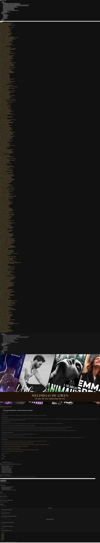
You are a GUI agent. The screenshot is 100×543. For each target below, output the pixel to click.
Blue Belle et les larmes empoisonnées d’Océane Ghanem (9, 323)
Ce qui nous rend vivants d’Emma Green (6, 41)
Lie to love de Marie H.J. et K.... (4, 161)
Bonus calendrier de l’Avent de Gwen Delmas (7, 68)
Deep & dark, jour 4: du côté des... (5, 293)
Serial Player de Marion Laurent (5, 140)
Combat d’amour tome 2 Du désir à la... (6, 305)
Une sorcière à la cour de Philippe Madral (6, 234)
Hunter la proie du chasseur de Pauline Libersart (7, 132)
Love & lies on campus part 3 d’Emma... (6, 216)
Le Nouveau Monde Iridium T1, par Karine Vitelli (7, 222)
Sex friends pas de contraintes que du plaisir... (7, 269)
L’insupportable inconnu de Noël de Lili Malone (7, 179)
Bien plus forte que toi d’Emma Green (6, 180)
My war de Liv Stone (3, 187)
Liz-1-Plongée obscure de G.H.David (5, 231)
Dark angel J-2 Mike (3, 84)
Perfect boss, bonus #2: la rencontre (9, 9)
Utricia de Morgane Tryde (4, 270)
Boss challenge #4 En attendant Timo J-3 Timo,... (7, 240)
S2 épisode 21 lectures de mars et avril (7, 466)
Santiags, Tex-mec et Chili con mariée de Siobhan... (8, 62)
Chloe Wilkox (5, 347)
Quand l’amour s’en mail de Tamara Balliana (7, 308)
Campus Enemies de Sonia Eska (5, 93)
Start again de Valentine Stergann (5, 267)
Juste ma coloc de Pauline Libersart (5, 113)
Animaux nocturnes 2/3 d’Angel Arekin (6, 60)
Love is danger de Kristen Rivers (5, 80)
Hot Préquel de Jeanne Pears (4, 121)
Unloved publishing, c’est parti (4, 52)
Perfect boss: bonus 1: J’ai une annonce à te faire (10, 10)
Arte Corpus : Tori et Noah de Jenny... (5, 243)
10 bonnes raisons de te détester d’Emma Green (7, 304)
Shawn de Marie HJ (3, 147)
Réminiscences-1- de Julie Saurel (5, 91)
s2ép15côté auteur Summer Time (6, 471)
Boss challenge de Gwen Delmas (5, 244)
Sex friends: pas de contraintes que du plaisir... (7, 282)
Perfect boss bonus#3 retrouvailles (8, 8)
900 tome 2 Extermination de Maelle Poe (6, 170)
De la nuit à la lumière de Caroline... (5, 202)
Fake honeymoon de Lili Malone (5, 34)
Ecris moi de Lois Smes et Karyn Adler (6, 82)
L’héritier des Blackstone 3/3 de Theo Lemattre (7, 81)
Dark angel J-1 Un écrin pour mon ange (6, 83)
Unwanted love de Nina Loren (4, 167)
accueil (4, 408)
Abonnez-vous (3, 480)
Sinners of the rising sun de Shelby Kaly (6, 40)
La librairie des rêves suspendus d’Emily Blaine (7, 302)
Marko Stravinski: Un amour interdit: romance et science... (9, 253)
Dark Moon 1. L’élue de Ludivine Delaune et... (7, 72)
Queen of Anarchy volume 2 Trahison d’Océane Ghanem (9, 86)
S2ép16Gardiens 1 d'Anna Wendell (7, 470)
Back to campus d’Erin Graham (5, 139)
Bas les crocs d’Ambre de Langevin (5, 157)
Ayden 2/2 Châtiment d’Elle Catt (5, 97)
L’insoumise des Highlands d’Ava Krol (6, 117)
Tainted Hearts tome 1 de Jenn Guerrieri (6, 185)
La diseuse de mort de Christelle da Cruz (6, 56)
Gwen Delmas (4, 2)
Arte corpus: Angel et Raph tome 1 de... (6, 181)
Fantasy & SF (4, 350)
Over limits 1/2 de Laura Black (4, 76)
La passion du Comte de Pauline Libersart (6, 152)
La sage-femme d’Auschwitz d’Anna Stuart (6, 22)
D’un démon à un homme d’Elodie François (7, 151)
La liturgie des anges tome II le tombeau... (6, 330)
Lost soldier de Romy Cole (4, 206)
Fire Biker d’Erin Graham (4, 168)
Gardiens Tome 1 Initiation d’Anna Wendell (6, 36)
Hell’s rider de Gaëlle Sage (4, 73)
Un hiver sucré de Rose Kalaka (5, 155)
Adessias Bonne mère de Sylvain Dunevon (6, 58)
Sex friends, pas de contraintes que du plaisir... (7, 263)
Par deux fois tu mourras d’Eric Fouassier (6, 324)
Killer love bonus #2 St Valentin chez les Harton (10, 7)
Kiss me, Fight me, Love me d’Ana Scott (6, 138)
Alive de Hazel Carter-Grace (4, 213)
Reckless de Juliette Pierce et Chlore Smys (6, 44)
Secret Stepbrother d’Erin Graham (5, 184)
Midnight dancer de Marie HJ (4, 94)
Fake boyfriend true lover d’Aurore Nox (6, 134)
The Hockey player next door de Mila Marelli (7, 55)
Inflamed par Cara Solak (4, 264)
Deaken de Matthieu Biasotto (4, 211)
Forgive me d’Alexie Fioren (4, 332)
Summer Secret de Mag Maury (5, 221)
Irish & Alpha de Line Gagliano (4, 126)
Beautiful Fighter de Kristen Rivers (5, 297)
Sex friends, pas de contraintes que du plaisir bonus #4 (11, 3)
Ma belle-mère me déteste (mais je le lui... (6, 314)
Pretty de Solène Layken (4, 148)
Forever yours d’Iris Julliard (4, 199)
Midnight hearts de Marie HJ (4, 89)
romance (3, 13)
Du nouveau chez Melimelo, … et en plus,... (6, 229)
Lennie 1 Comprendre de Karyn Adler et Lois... (7, 156)
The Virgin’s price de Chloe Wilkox (5, 279)
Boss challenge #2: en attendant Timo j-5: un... (7, 242)
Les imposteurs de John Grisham (5, 320)
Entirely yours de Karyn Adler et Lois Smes (6, 64)
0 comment (6, 461)
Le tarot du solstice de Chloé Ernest (5, 43)
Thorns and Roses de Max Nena (5, 59)
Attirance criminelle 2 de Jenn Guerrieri (6, 292)
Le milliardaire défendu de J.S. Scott (5, 326)
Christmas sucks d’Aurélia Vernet (5, 286)
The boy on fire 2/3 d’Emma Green (5, 110)
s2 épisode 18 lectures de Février (6, 468)
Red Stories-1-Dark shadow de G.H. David (6, 102)
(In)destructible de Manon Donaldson (6, 61)
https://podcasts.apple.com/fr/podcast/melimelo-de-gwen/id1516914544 (16, 446)
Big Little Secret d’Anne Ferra (4, 204)
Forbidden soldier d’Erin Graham (5, 45)
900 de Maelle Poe (3, 171)
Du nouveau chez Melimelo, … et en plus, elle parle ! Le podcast (18, 410)
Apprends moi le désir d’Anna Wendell (6, 331)
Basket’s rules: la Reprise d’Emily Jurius (6, 191)
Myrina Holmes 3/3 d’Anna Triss (5, 47)
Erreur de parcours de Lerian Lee (5, 237)
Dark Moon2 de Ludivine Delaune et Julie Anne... (7, 53)
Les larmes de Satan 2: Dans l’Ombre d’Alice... (7, 214)
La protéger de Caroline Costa (5, 290)
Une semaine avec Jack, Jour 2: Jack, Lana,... (7, 295)
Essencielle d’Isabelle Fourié (4, 54)
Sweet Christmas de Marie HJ (4, 66)
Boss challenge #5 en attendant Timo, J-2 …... (7, 239)
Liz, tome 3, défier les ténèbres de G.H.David (7, 186)
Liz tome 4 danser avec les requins (5, 182)
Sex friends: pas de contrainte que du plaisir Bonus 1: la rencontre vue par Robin (15, 5)
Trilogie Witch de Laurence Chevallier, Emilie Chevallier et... (9, 37)
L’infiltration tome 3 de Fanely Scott (5, 217)
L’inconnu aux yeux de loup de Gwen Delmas (7, 212)
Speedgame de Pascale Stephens (5, 317)
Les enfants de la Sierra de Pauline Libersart (7, 235)
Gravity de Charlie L (3, 164)
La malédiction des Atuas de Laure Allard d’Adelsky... (8, 196)
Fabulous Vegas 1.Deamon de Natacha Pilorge (7, 291)
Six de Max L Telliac (3, 46)
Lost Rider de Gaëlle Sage (4, 299)
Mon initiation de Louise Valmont (5, 318)
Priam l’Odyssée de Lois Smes (5, 77)
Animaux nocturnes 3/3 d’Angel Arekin (6, 51)
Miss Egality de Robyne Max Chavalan (6, 230)
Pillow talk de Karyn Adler (4, 26)
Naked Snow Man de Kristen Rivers (5, 107)
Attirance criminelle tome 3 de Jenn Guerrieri (7, 251)
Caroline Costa (5, 16)
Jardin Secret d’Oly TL (3, 101)
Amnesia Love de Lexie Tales (4, 144)
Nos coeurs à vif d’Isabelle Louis (5, 195)
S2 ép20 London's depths (5, 467)
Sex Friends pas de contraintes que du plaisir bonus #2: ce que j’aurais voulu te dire (16, 336)
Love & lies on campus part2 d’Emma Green (7, 227)
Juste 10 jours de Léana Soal (4, 197)
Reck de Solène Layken (3, 142)
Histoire (3, 20)
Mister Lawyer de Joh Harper (4, 321)
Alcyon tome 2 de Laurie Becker (5, 272)
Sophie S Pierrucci (6, 346)
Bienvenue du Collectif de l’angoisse (5, 70)
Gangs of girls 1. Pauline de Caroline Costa (6, 174)
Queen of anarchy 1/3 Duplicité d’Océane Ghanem (8, 99)
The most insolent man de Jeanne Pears (6, 172)
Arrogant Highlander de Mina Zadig (5, 153)
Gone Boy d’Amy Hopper (4, 173)
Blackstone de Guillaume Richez (5, 109)
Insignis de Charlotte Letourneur (7, 530)
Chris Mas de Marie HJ (3, 104)
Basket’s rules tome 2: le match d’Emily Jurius (7, 188)
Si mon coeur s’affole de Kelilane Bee (6, 131)
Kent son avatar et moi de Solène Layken (6, 136)
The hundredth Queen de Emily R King (6, 223)
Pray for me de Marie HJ (4, 103)
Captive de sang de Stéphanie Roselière (6, 122)
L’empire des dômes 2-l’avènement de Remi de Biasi (8, 261)
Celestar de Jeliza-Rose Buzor (4, 281)
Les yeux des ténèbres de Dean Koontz (6, 247)
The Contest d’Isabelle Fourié (4, 30)
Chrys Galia (5, 17)
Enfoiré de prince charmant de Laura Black (6, 149)
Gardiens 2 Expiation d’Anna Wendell (6, 33)
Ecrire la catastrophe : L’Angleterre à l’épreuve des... (8, 256)
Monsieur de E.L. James (3, 288)
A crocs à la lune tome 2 (4, 118)
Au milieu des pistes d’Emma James (5, 176)
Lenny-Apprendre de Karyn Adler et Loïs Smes (7, 145)
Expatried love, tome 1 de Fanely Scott (6, 165)
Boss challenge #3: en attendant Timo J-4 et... (7, 241)
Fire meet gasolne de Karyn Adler (5, 69)
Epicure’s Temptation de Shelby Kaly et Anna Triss (8, 48)
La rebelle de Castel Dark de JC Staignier (6, 259)
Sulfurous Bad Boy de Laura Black (5, 218)
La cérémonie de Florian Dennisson (5, 31)
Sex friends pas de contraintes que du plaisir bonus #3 (11, 4)
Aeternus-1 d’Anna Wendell (4, 32)
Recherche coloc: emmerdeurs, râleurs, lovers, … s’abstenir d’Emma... (10, 262)
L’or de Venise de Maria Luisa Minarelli (6, 289)
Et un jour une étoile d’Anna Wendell (5, 178)
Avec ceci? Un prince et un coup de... (5, 177)
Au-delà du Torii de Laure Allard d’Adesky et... (7, 92)
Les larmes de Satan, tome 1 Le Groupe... (6, 226)
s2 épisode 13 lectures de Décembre (7, 472)
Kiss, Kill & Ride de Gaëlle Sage (5, 329)
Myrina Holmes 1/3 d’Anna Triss (5, 78)
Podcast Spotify (4, 12)
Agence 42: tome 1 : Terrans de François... (6, 315)
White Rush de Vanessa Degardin (5, 23)
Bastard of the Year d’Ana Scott (5, 194)
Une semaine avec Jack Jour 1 (4, 296)
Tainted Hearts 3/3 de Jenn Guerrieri (5, 108)
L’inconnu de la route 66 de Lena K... (5, 301)
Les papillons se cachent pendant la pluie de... (7, 220)
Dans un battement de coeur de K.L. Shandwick (7, 319)
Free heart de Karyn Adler (4, 287)
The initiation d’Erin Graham (4, 313)
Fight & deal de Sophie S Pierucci (5, 79)
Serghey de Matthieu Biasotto (5, 112)
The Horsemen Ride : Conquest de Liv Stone (7, 322)
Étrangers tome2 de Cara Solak (5, 310)
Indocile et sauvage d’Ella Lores (5, 257)
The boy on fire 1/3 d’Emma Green (5, 111)
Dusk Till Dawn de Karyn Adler (4, 74)
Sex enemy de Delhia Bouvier (4, 154)
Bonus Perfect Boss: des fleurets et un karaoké (7, 160)
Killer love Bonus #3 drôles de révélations (9, 6)
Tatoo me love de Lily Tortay (4, 192)
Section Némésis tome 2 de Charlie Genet (6, 133)
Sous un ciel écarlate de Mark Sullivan (6, 271)
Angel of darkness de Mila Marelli (5, 35)
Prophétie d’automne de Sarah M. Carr (6, 307)
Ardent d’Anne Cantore (3, 268)
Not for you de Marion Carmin (4, 265)
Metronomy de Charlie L (4, 183)
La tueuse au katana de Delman (5, 316)
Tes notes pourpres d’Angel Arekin (5, 120)
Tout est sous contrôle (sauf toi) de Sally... (6, 116)
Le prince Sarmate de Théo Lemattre (6, 228)
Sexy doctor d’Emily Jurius (4, 219)
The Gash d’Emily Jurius (3, 255)
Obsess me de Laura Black (4, 190)
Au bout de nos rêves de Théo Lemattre (6, 201)
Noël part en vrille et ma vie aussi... (5, 273)
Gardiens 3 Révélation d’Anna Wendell (6, 29)
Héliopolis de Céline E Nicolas (4, 130)
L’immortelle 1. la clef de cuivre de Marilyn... (6, 203)
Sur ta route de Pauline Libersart (5, 96)
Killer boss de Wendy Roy (4, 249)
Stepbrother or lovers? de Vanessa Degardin (7, 65)
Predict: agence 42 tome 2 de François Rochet (7, 246)
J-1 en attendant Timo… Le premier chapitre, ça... (7, 238)
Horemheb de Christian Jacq (4, 215)
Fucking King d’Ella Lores (4, 115)
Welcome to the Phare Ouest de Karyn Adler (7, 27)
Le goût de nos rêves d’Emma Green (6, 57)
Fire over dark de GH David (4, 124)
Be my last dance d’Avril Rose (4, 207)
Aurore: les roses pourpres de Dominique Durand (7, 303)
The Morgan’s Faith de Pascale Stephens (6, 209)
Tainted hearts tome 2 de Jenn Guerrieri (6, 129)
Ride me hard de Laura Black (4, 87)
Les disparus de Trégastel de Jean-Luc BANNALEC (8, 309)
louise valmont (5, 18)
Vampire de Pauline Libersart (4, 42)
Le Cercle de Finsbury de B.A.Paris (5, 143)
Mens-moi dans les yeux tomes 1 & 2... (6, 236)
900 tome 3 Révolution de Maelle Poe (6, 169)
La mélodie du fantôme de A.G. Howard (6, 274)
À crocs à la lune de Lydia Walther (5, 135)
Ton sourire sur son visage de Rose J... (6, 312)
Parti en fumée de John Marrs (4, 205)
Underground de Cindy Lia (4, 232)
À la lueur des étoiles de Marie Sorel (5, 280)
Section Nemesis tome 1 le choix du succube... (7, 166)
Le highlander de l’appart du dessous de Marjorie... (8, 119)
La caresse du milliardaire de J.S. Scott (6, 252)
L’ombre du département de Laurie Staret (6, 233)
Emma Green (5, 14)
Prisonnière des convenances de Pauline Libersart (8, 158)
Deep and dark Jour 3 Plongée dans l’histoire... (7, 294)
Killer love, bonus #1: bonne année (8, 339)
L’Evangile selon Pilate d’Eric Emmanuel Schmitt (7, 39)
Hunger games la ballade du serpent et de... (7, 38)
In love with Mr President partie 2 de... (6, 128)
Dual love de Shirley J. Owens (4, 189)
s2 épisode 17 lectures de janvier (6, 469)
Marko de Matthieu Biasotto (4, 123)
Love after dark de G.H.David (4, 298)
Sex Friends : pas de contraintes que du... (6, 284)
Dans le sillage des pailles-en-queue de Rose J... (7, 266)
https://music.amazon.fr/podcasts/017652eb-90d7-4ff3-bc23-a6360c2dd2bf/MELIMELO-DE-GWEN (23, 449)
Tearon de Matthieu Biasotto (4, 146)
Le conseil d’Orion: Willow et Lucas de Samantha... (8, 278)
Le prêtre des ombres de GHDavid (5, 254)
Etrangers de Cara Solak (4, 328)
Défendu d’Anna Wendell (4, 248)
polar (2, 19)
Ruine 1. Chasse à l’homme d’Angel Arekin (6, 71)
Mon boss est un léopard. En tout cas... (6, 141)
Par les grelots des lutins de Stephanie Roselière (7, 67)
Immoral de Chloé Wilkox (4, 306)
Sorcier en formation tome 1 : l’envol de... (6, 258)
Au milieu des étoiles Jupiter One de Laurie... (7, 114)
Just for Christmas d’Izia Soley (4, 106)
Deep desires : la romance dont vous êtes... (6, 193)
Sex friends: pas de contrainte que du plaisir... (7, 277)
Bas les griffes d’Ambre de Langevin (5, 137)
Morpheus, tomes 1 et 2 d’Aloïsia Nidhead (6, 210)
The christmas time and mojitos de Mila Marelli (9, 489)
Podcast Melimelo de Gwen (6, 343)
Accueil (3, 1)
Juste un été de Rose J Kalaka (4, 224)
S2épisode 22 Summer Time (6, 465)
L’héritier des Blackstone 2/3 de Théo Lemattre (7, 88)
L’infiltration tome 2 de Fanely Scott (5, 311)
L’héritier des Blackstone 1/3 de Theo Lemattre (7, 95)
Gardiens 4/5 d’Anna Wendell (4, 28)
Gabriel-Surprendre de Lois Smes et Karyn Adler (7, 90)
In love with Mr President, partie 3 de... (6, 127)
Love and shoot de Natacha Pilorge (5, 163)
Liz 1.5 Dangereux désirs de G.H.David (6, 208)
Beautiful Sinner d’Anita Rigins (4, 98)
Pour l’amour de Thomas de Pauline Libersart (7, 260)
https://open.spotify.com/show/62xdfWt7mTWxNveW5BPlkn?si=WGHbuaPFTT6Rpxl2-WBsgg (19, 442)
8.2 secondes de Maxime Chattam (5, 24)
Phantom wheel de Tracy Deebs (5, 327)
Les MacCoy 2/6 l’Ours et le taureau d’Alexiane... (7, 49)
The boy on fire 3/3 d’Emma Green (5, 105)
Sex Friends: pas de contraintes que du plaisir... (7, 283)
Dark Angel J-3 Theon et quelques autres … (6, 85)
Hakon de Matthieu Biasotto (4, 159)
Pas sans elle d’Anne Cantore (4, 162)
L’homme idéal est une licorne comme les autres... (8, 276)
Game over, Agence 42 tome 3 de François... (7, 245)
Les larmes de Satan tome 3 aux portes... (6, 198)
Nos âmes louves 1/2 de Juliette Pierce (6, 63)
